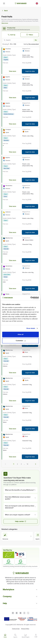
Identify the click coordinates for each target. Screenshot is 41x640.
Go (36, 40)
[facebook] (16, 613)
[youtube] (20, 613)
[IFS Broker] (20, 555)
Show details (30, 328)
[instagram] (24, 613)
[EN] (37, 3)
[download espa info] (20, 619)
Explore (15, 637)
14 (27, 464)
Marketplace (8, 589)
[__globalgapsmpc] (8, 562)
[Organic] (8, 555)
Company (7, 596)
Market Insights (25, 637)
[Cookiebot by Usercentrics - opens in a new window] (30, 298)
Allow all (20, 334)
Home (5, 637)
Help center (19, 521)
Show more (5, 23)
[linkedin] (12, 613)
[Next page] (35, 464)
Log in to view (30, 71)
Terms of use (16, 628)
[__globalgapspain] (20, 562)
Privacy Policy (25, 628)
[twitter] (28, 613)
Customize (19, 340)
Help (5, 603)
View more (12, 71)
